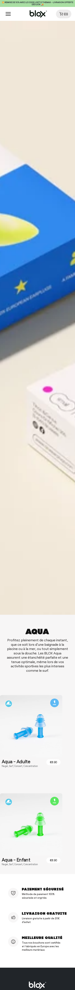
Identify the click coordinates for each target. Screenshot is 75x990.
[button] (63, 14)
